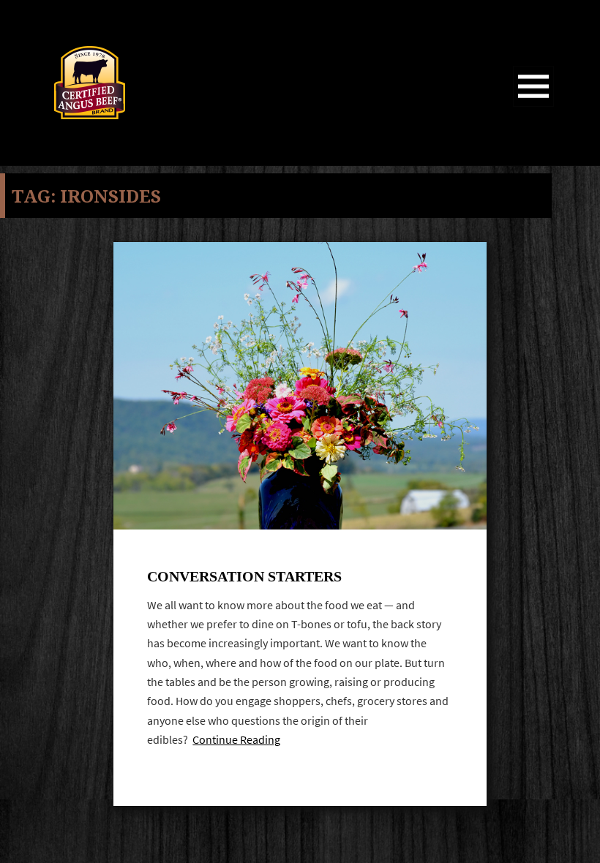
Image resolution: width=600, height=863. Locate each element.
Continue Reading (236, 739)
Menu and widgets (534, 106)
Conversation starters (244, 576)
